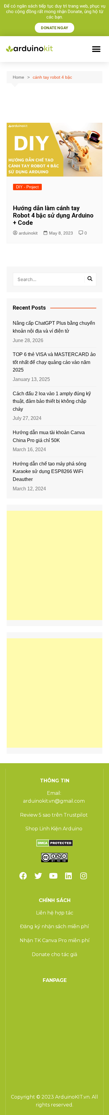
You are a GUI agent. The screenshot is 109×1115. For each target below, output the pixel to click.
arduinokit (28, 233)
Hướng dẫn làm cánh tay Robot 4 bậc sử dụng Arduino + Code (53, 215)
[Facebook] (23, 875)
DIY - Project (27, 187)
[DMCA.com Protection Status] (54, 842)
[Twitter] (38, 875)
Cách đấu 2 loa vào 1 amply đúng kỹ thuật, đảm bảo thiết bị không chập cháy (52, 401)
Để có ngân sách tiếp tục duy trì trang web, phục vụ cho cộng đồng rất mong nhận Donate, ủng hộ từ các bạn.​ (54, 11)
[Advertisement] (54, 565)
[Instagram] (83, 875)
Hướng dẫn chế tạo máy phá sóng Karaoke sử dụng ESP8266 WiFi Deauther (49, 471)
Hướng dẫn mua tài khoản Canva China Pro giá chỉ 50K (49, 436)
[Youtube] (53, 875)
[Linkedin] (68, 875)
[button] (96, 49)
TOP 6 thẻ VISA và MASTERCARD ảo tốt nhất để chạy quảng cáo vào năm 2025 (54, 362)
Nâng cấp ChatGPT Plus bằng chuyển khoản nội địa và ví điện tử (54, 327)
